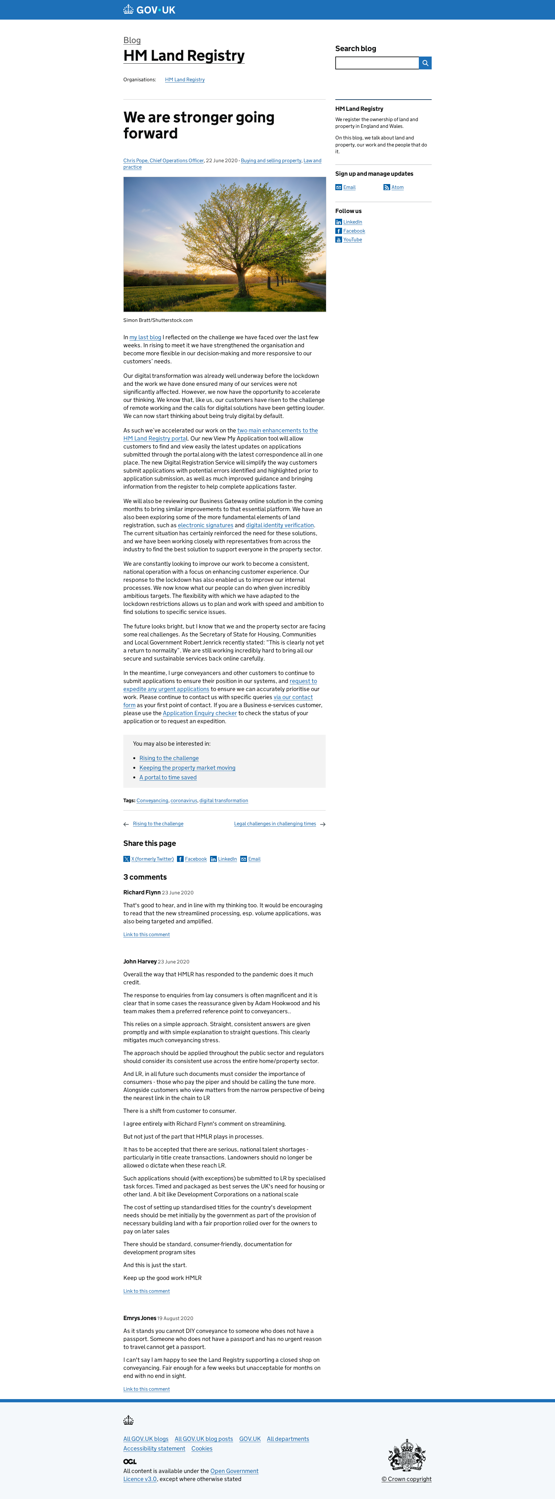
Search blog (355, 48)
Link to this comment (146, 934)
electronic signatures (205, 525)
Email (254, 859)
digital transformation (223, 800)
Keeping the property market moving (187, 767)
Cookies (202, 1448)
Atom (398, 187)
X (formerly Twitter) (152, 859)
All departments (288, 1438)
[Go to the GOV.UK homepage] (149, 10)
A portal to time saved (168, 777)
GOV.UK (250, 1438)
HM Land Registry (184, 55)
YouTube (352, 239)
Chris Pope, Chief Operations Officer (163, 160)
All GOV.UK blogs (146, 1438)
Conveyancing (152, 800)
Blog (132, 40)
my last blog (145, 337)
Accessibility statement (154, 1448)
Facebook (196, 859)
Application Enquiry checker (200, 713)
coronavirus (184, 800)
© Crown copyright (407, 1479)
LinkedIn (227, 859)
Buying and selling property (271, 160)
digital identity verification (280, 525)
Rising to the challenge (169, 758)
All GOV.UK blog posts (204, 1438)
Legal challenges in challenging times (275, 823)
